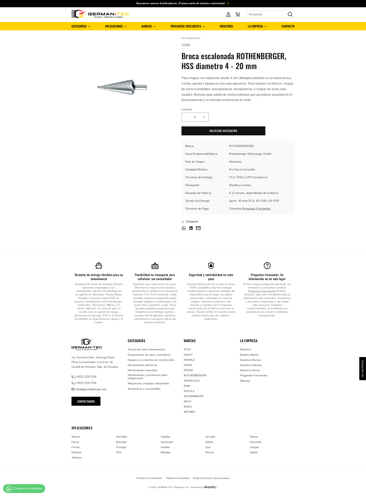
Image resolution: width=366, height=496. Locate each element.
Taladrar (76, 457)
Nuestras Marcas (250, 359)
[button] (81, 26)
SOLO (187, 401)
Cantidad (186, 109)
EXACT (188, 354)
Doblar (209, 441)
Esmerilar (256, 441)
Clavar (254, 436)
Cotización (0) (362, 368)
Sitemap (245, 380)
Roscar (209, 452)
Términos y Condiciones (149, 478)
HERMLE (189, 359)
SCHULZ (189, 391)
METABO (189, 411)
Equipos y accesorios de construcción (151, 359)
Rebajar (165, 452)
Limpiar (254, 447)
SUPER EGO (192, 380)
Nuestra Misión (249, 354)
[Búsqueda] (290, 14)
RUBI (187, 385)
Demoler (121, 441)
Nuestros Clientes (251, 365)
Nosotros (245, 349)
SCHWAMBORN (194, 396)
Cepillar (165, 436)
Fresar (75, 447)
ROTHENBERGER (195, 375)
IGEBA (188, 365)
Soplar (254, 452)
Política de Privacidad (177, 478)
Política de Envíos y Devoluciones (211, 478)
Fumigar (121, 447)
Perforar (76, 452)
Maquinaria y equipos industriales (148, 383)
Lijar (208, 447)
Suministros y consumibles (144, 388)
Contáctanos (86, 401)
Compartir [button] (192, 221)
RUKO (188, 406)
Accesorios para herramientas (146, 349)
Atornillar (121, 436)
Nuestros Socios (250, 370)
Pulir (119, 452)
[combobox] (270, 14)
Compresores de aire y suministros (149, 354)
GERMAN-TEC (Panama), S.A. (173, 487)
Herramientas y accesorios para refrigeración (147, 376)
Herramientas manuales (142, 370)
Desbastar (167, 441)
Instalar (165, 447)
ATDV (187, 349)
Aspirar (75, 436)
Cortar (75, 441)
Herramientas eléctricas (142, 365)
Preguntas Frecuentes (256, 208)
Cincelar (210, 436)
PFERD (188, 370)
